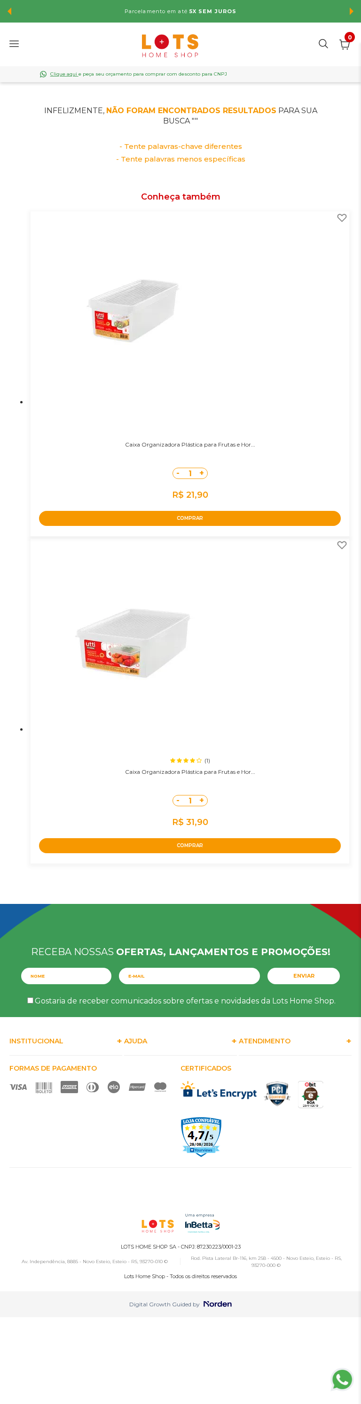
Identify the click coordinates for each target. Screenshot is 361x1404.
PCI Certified (277, 1094)
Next (351, 11)
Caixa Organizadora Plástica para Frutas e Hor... (190, 444)
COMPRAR (190, 518)
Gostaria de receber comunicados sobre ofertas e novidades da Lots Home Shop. (185, 1000)
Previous (9, 11)
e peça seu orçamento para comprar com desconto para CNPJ (138, 74)
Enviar (303, 975)
